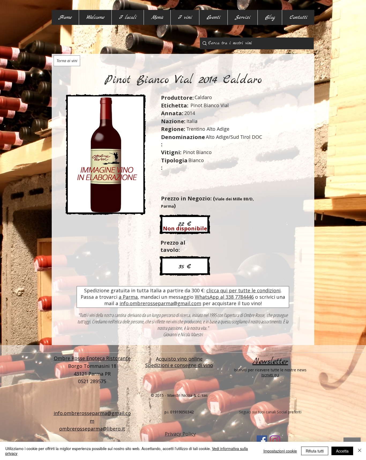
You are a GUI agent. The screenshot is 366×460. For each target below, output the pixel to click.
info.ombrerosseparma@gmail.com (160, 303)
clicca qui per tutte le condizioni (243, 290)
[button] (127, 17)
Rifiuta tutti (315, 451)
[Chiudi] (359, 451)
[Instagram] (275, 440)
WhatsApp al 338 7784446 (224, 297)
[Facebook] (262, 440)
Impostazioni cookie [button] (280, 451)
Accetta (342, 451)
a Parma (128, 297)
